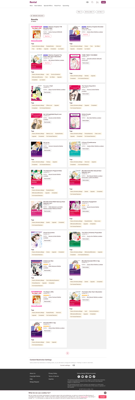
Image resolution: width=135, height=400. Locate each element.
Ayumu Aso (90, 236)
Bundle (86, 191)
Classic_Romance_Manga (38, 46)
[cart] (97, 2)
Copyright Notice (35, 376)
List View (99, 11)
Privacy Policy (53, 373)
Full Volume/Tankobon (83, 78)
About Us (32, 373)
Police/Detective (88, 133)
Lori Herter (60, 207)
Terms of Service (54, 376)
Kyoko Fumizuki (53, 32)
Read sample (86, 63)
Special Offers (48, 5)
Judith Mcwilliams (93, 177)
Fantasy (48, 161)
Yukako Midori (90, 146)
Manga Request (34, 382)
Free (33, 48)
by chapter (61, 48)
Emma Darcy (85, 177)
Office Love (49, 105)
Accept (102, 397)
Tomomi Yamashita (54, 146)
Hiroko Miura (90, 32)
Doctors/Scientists (55, 74)
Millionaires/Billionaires (37, 77)
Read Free (57, 5)
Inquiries (51, 379)
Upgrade (46, 48)
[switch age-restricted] (87, 2)
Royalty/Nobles (50, 46)
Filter (79, 11)
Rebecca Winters (56, 208)
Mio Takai (89, 117)
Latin (47, 74)
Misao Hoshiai (52, 89)
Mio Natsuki (52, 60)
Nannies (87, 75)
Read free (47, 36)
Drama (86, 46)
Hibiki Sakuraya (53, 207)
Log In (103, 2)
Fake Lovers (98, 133)
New (31, 5)
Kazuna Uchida (91, 89)
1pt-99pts (39, 48)
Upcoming (66, 5)
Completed (53, 48)
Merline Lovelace (98, 32)
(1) (88, 205)
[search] (92, 2)
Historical (58, 46)
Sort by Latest (88, 11)
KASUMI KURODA (91, 58)
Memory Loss (49, 133)
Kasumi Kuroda (53, 174)
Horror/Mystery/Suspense (52, 280)
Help (31, 379)
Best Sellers (38, 5)
